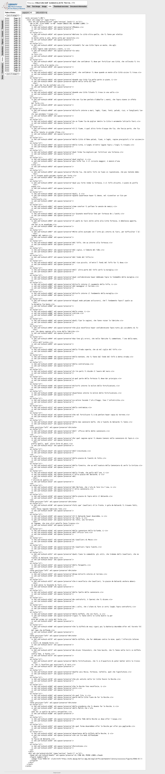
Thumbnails (2, 25)
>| (46, 13)
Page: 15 (17, 18)
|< (27, 13)
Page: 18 (17, 31)
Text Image (36, 6)
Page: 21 (17, 67)
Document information (78, 6)
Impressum (56, 772)
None (2, 77)
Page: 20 (17, 56)
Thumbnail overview (61, 6)
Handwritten (2, 50)
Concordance (2, 68)
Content (2, 34)
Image (44, 6)
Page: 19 (17, 44)
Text (28, 6)
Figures (2, 41)
